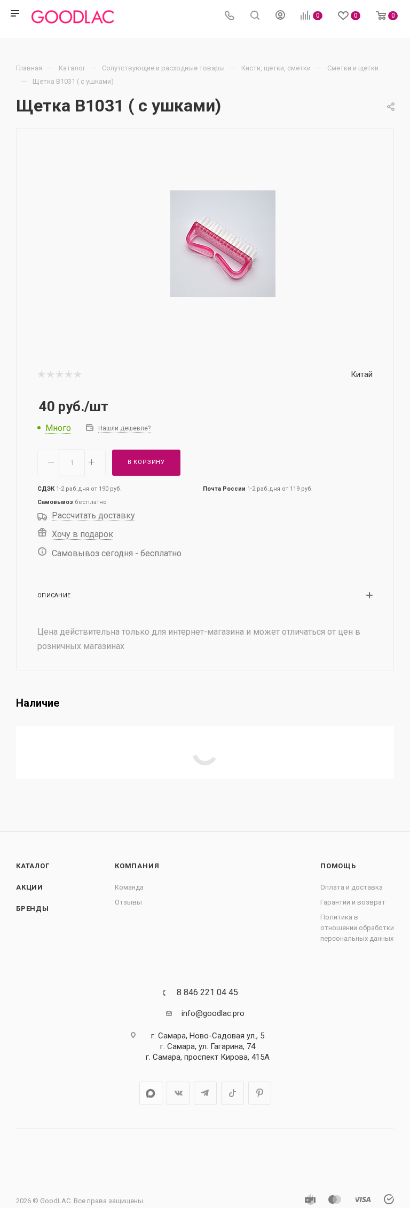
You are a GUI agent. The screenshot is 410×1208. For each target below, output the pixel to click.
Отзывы (128, 902)
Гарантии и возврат (352, 902)
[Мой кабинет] (280, 16)
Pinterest (259, 1093)
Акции (29, 887)
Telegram (205, 1093)
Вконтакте (178, 1093)
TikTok (232, 1093)
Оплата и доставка (351, 887)
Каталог (33, 866)
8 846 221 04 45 (207, 992)
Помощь (338, 866)
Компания (137, 866)
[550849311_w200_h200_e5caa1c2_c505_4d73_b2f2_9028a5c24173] (223, 243)
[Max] (150, 1093)
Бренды (32, 909)
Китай (362, 374)
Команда (129, 887)
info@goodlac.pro (213, 1013)
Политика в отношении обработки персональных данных (357, 927)
